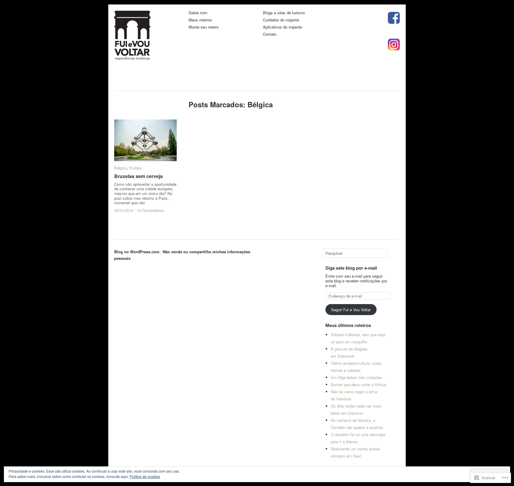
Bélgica (120, 168)
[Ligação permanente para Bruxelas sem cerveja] (145, 140)
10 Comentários (150, 210)
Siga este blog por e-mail (351, 268)
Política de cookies (145, 476)
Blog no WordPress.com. (137, 251)
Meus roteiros (200, 20)
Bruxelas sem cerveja (138, 176)
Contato (269, 34)
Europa (135, 168)
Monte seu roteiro (204, 27)
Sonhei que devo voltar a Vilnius (358, 384)
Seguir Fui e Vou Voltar (351, 309)
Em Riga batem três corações (356, 377)
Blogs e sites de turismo (284, 12)
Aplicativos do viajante (282, 27)
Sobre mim (198, 12)
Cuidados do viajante (281, 20)
